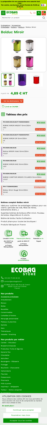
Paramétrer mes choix (20, 415)
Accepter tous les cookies (21, 420)
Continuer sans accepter (23, 410)
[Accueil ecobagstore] (12, 13)
